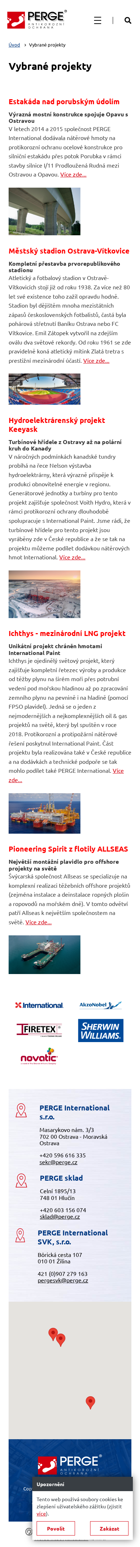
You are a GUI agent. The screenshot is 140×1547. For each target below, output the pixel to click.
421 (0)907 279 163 (63, 1273)
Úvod (14, 45)
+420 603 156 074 (63, 1209)
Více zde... (73, 174)
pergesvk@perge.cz (63, 1279)
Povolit (56, 1528)
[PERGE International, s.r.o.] (37, 20)
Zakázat (109, 1528)
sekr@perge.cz (58, 1161)
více (41, 1513)
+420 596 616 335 (62, 1154)
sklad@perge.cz (60, 1216)
